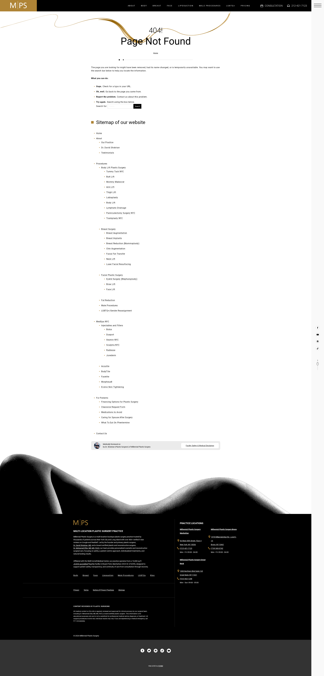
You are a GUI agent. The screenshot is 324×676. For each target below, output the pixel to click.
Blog (152, 575)
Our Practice (107, 142)
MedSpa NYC (102, 321)
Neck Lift (110, 259)
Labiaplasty (112, 197)
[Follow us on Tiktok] (162, 651)
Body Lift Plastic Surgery (113, 167)
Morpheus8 (106, 382)
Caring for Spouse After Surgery (117, 417)
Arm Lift (110, 187)
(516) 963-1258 (186, 579)
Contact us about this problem (132, 97)
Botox (109, 329)
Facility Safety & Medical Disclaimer (200, 446)
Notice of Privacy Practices (103, 590)
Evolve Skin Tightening (112, 387)
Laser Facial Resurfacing (118, 264)
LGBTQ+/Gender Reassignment (116, 310)
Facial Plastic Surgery (112, 275)
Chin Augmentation (115, 248)
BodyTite (105, 371)
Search (137, 106)
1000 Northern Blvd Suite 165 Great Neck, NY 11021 (191, 573)
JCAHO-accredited (80, 564)
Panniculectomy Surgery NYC (120, 213)
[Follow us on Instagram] (156, 651)
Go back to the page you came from (123, 91)
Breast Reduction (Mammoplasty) (122, 243)
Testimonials (107, 153)
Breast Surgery (108, 229)
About (131, 6)
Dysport (110, 334)
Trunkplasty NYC (114, 218)
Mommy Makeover (115, 182)
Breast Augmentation (116, 233)
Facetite (105, 376)
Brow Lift (110, 284)
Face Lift (110, 289)
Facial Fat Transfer (115, 254)
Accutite (105, 366)
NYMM (160, 666)
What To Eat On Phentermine (115, 422)
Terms (86, 590)
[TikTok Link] (318, 348)
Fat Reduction (108, 300)
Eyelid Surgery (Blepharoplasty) (121, 279)
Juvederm (111, 355)
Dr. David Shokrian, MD (82, 545)
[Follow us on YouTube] (318, 335)
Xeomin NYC (112, 340)
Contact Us (101, 433)
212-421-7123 (299, 5)
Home (155, 53)
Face (170, 6)
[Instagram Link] (318, 341)
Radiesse (110, 350)
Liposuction (185, 6)
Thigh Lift (111, 192)
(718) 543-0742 (217, 548)
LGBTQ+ (230, 6)
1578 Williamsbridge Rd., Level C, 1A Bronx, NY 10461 (223, 541)
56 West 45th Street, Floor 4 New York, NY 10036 (190, 543)
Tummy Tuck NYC (115, 171)
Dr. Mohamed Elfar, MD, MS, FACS (86, 548)
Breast (157, 6)
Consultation (274, 5)
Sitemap (121, 590)
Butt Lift (110, 176)
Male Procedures (210, 6)
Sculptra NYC (112, 345)
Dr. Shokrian (110, 447)
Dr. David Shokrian (110, 147)
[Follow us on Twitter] (149, 651)
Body (144, 6)
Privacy (76, 590)
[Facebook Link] (318, 328)
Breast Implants (114, 238)
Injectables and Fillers (112, 325)
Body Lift (110, 202)
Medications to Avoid (111, 412)
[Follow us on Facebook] (142, 651)
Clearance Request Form (113, 407)
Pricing (245, 6)
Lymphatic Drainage (116, 208)
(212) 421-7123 (186, 548)
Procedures (101, 163)
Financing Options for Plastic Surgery (119, 402)
